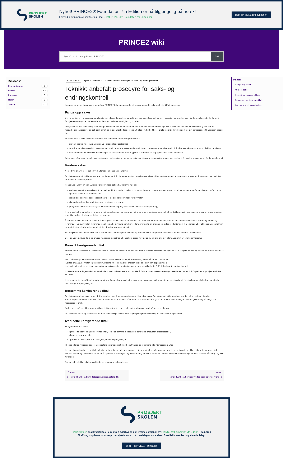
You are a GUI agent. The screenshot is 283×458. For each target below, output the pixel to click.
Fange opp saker (243, 84)
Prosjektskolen (79, 432)
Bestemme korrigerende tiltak (249, 100)
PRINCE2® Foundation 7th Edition (179, 432)
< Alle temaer (73, 80)
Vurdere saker (241, 90)
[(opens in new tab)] (32, 14)
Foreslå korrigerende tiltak (247, 95)
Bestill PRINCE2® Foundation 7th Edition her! (128, 17)
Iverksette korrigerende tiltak (248, 105)
